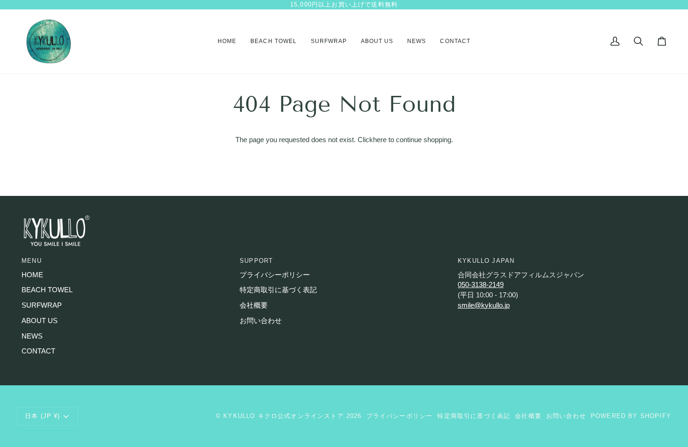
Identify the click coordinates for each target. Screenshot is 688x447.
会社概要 (254, 305)
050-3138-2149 (481, 284)
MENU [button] (32, 260)
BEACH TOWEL (47, 290)
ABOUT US (40, 320)
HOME (32, 275)
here (380, 140)
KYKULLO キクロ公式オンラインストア (283, 415)
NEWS (32, 336)
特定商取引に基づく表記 (278, 290)
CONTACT (38, 351)
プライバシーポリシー (275, 275)
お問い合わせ (261, 320)
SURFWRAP (42, 305)
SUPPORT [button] (256, 260)
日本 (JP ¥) (42, 415)
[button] (273, 41)
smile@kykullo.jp (484, 305)
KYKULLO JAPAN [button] (486, 260)
